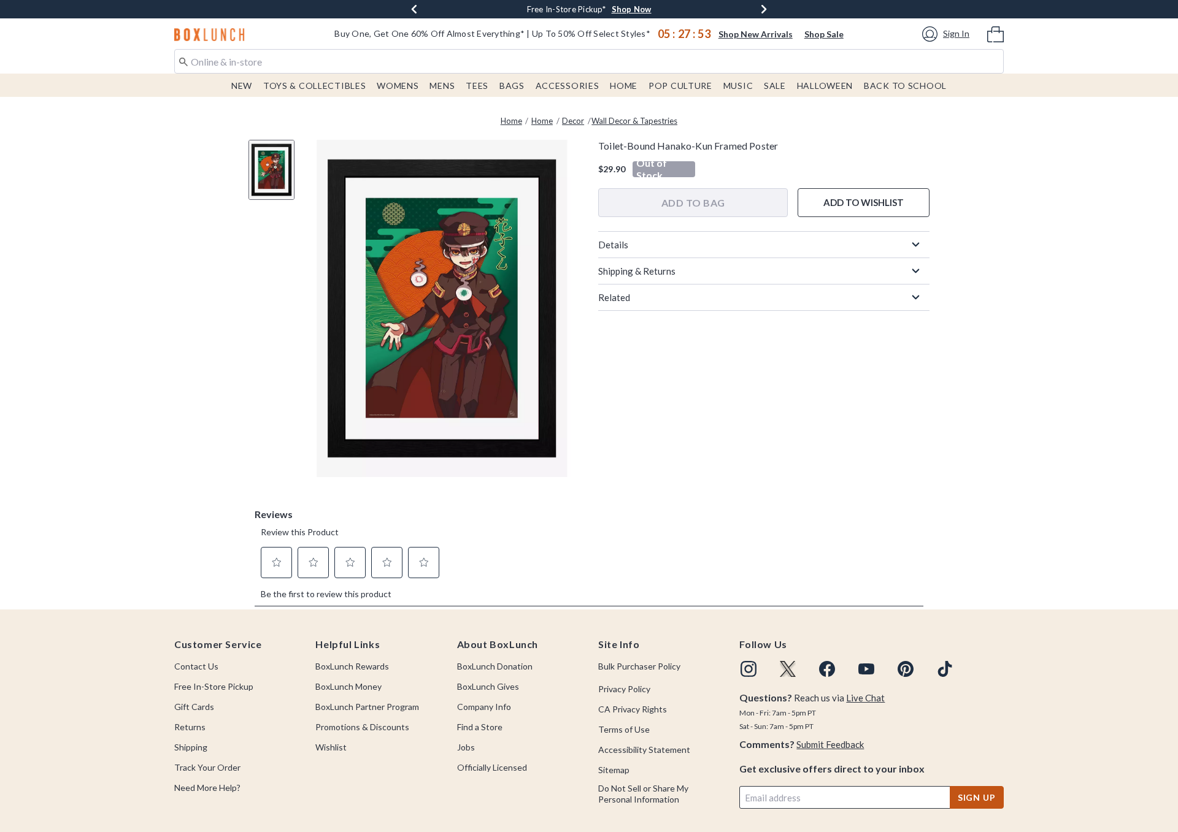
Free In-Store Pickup (213, 686)
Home (623, 85)
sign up (977, 797)
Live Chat (865, 697)
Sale (775, 85)
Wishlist (331, 747)
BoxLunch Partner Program (367, 706)
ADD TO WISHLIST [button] (863, 202)
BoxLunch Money (348, 686)
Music (738, 85)
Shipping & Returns (637, 271)
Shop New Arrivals (755, 34)
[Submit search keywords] (183, 60)
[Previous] (414, 9)
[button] (947, 34)
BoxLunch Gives (488, 686)
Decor (573, 121)
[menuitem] (995, 33)
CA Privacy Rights (632, 709)
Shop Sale (824, 34)
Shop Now (632, 9)
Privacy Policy (624, 689)
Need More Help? (207, 787)
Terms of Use (624, 729)
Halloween (825, 85)
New (241, 85)
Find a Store (479, 727)
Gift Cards (194, 706)
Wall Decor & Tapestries (634, 121)
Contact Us (196, 666)
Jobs (466, 747)
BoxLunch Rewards (352, 666)
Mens (442, 85)
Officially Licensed (492, 767)
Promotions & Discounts (362, 727)
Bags (512, 85)
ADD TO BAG (693, 202)
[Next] (764, 9)
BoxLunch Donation (495, 666)
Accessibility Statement (644, 749)
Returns (190, 727)
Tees (477, 85)
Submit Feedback (830, 744)
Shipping (190, 747)
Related (614, 297)
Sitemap (613, 770)
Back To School (905, 85)
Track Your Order (207, 767)
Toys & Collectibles (314, 85)
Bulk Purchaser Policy (639, 666)
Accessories (567, 85)
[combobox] (589, 61)
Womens (397, 85)
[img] (748, 669)
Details (613, 244)
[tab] (276, 176)
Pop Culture (680, 85)
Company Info (484, 706)
